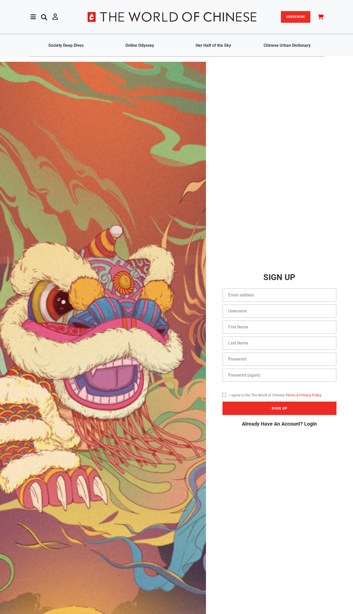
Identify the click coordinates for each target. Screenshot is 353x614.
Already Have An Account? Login (279, 424)
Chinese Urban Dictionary (287, 45)
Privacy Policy (310, 395)
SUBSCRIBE (295, 17)
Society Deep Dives (66, 45)
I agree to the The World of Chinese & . (275, 395)
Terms (290, 395)
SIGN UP (279, 408)
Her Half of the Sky (213, 45)
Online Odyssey (139, 45)
